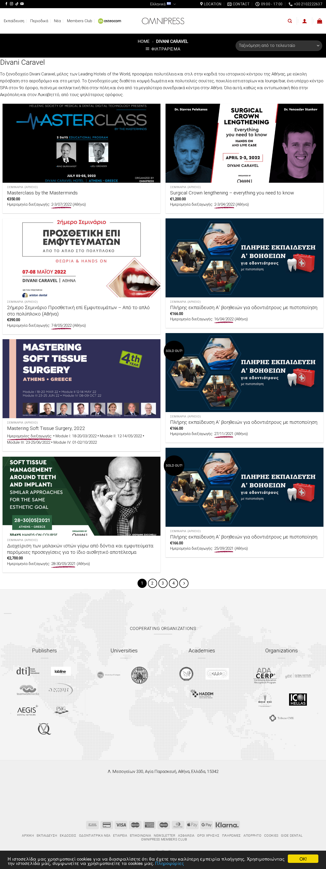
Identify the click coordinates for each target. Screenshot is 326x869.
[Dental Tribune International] (28, 671)
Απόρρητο (252, 835)
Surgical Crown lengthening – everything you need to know (232, 193)
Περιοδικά (39, 21)
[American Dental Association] (265, 675)
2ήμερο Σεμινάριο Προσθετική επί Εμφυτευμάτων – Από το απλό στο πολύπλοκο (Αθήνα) (78, 311)
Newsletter (164, 835)
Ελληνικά (158, 4)
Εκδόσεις (68, 835)
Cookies (271, 835)
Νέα (57, 21)
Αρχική (28, 835)
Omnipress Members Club (163, 839)
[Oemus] (61, 689)
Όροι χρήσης (208, 835)
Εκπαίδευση (14, 21)
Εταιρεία (120, 835)
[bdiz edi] (265, 699)
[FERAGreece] (186, 674)
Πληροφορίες (169, 863)
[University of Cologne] (108, 675)
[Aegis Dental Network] (28, 709)
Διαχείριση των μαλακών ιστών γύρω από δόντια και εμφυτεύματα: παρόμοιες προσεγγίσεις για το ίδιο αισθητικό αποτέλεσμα (80, 549)
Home (144, 41)
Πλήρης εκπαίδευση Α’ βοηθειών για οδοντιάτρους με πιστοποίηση (243, 307)
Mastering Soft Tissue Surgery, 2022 (46, 428)
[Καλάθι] (319, 21)
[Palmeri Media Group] (61, 710)
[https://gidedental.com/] (298, 675)
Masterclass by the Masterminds (42, 193)
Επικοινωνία (140, 835)
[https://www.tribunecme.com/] (281, 718)
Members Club (79, 21)
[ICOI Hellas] (298, 699)
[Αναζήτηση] (290, 21)
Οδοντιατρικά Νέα (95, 835)
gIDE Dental (292, 835)
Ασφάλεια (186, 835)
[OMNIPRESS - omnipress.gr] (163, 21)
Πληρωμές (231, 835)
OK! (303, 858)
